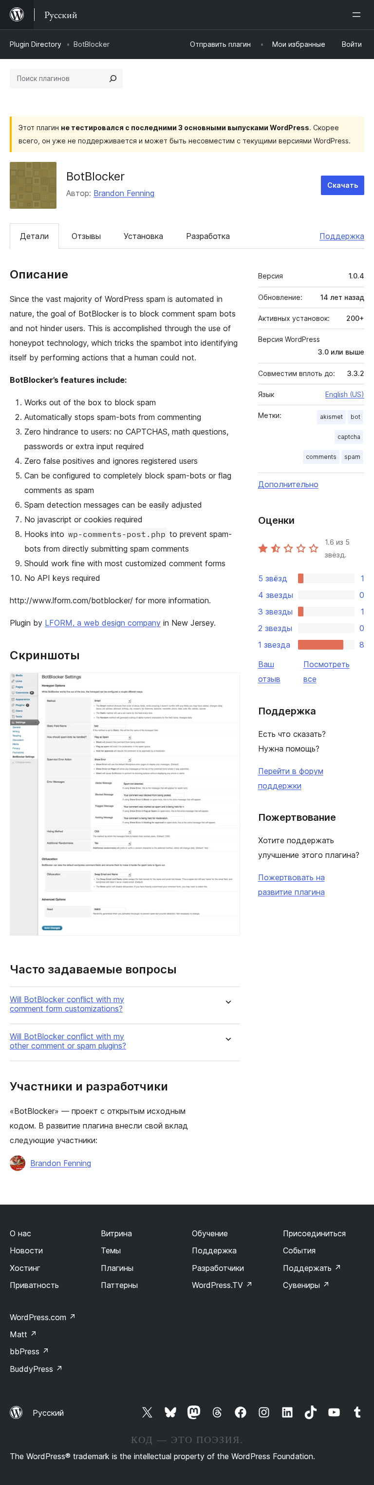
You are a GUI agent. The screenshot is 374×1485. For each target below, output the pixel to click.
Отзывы (86, 236)
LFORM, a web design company (103, 623)
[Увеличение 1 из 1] (227, 686)
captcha (348, 436)
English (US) (344, 394)
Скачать (342, 185)
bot (355, 416)
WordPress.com (43, 1317)
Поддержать (312, 1268)
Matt (23, 1334)
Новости (26, 1250)
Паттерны (119, 1285)
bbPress (29, 1351)
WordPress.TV (222, 1285)
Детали (34, 236)
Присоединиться (314, 1233)
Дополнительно (288, 484)
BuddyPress (36, 1369)
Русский (48, 1413)
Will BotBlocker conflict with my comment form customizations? (67, 1004)
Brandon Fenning (124, 193)
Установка (143, 236)
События (299, 1250)
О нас (20, 1233)
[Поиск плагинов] (113, 78)
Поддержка (341, 236)
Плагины (117, 1268)
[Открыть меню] (358, 14)
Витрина (116, 1233)
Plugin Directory (35, 44)
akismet (331, 416)
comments (321, 456)
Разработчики (218, 1268)
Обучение (210, 1233)
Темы (111, 1250)
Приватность (34, 1285)
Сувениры (306, 1285)
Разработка (208, 236)
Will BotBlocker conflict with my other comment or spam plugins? (68, 1041)
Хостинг (25, 1268)
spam (352, 456)
